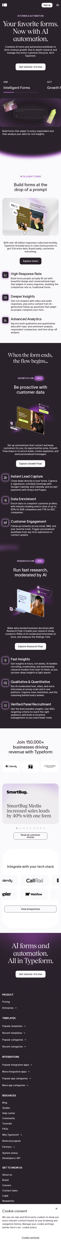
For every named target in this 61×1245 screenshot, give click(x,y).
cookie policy (29, 1227)
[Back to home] (5, 5)
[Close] (56, 1208)
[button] (17, 828)
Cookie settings (30, 1237)
